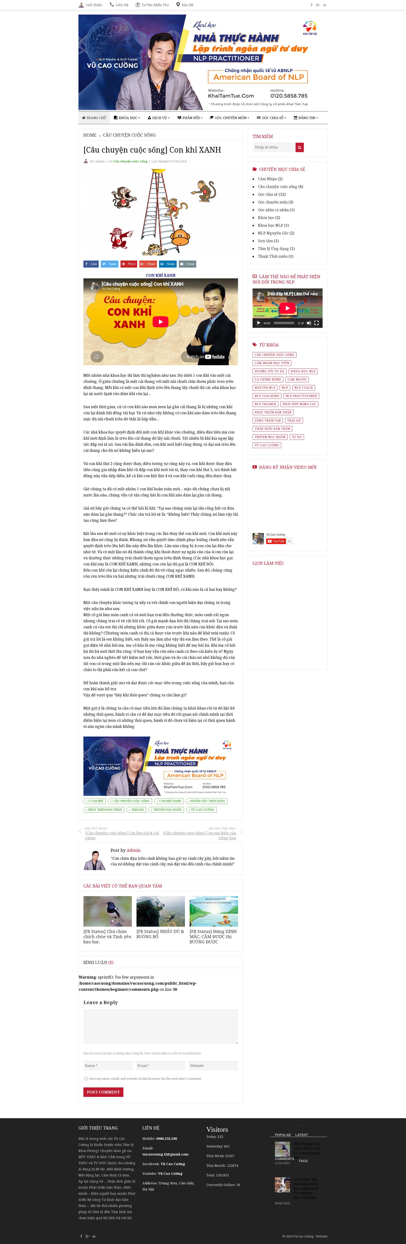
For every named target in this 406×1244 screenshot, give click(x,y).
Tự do (297, 437)
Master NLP (265, 388)
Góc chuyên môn (273, 202)
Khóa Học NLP (303, 371)
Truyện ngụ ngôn (167, 810)
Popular (283, 1135)
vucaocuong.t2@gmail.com (165, 1154)
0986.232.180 (166, 1138)
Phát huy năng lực (299, 404)
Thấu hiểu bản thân (272, 429)
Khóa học (266, 217)
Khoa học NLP (270, 225)
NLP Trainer (265, 404)
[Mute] (309, 323)
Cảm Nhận (267, 178)
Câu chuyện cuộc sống (129, 135)
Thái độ (137, 810)
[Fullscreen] (316, 323)
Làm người (297, 379)
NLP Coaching (267, 396)
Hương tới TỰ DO (270, 371)
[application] (288, 308)
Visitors (217, 1129)
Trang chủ (95, 117)
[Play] (258, 323)
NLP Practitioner (301, 396)
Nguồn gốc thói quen (207, 801)
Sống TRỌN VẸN (268, 420)
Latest (301, 1135)
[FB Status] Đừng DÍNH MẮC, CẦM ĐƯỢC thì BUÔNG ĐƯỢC (213, 936)
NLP (285, 388)
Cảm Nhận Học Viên (272, 363)
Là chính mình (268, 379)
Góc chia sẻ (268, 194)
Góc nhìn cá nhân (273, 209)
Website (322, 1236)
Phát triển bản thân (105, 810)
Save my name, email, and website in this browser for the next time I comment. (145, 1078)
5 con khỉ (95, 801)
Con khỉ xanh (170, 801)
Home (89, 135)
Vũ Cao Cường (202, 810)
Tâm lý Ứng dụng (273, 248)
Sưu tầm (265, 240)
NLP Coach (303, 388)
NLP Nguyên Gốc (273, 233)
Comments (284, 1159)
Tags (303, 1161)
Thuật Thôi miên (273, 256)
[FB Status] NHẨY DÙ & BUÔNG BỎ (160, 934)
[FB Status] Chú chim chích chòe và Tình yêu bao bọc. (107, 936)
